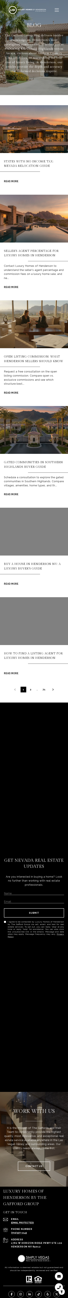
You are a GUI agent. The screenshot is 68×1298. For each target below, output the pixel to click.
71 (44, 689)
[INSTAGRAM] (20, 1294)
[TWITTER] (56, 1294)
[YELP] (47, 1294)
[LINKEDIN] (29, 1294)
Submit (34, 913)
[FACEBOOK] (11, 1294)
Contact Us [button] (34, 1166)
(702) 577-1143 (19, 1232)
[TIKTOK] (38, 1294)
